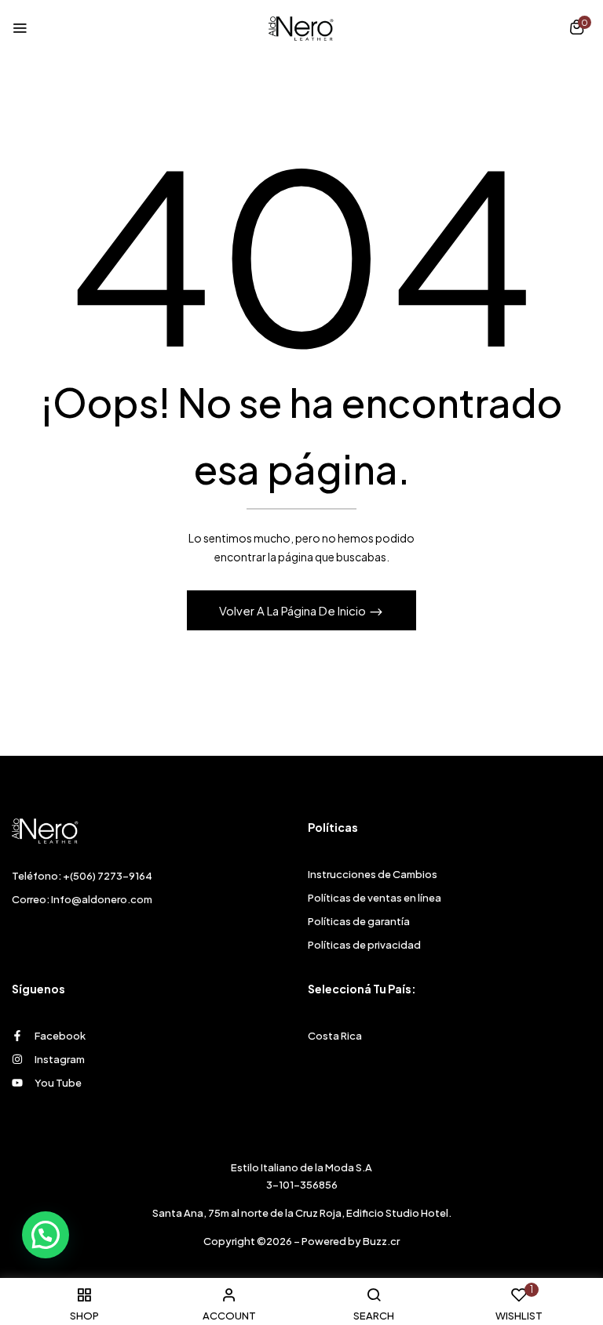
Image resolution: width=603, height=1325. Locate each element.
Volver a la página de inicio (293, 610)
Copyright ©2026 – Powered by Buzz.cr (301, 1241)
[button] (576, 29)
